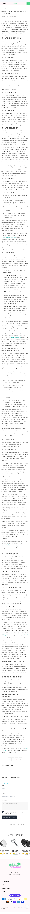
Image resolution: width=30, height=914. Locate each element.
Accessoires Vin (6, 432)
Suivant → (26, 8)
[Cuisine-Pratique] (15, 3)
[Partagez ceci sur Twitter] (9, 759)
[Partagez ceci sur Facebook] (12, 759)
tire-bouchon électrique (9, 237)
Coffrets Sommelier (15, 337)
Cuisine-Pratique (8, 907)
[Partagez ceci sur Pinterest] (16, 759)
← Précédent (19, 8)
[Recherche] (25, 3)
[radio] (3, 783)
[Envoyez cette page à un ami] (20, 759)
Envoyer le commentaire (9, 817)
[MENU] (0, 3)
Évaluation (4, 781)
